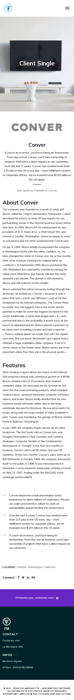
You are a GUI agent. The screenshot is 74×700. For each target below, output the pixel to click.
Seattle (21, 567)
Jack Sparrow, (25, 190)
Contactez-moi (11, 640)
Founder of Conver (45, 190)
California (49, 567)
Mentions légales (12, 661)
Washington (35, 567)
